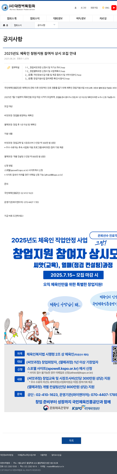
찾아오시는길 (56, 455)
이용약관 (43, 455)
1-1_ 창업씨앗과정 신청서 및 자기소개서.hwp (45, 67)
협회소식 (18, 25)
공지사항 (41, 25)
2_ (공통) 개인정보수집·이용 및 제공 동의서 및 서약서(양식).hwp (53, 75)
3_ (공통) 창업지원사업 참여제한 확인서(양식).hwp (47, 78)
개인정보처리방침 (6, 455)
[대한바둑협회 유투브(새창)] (114, 8)
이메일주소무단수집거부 (27, 455)
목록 (71, 440)
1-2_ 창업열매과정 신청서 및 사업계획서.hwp (45, 71)
